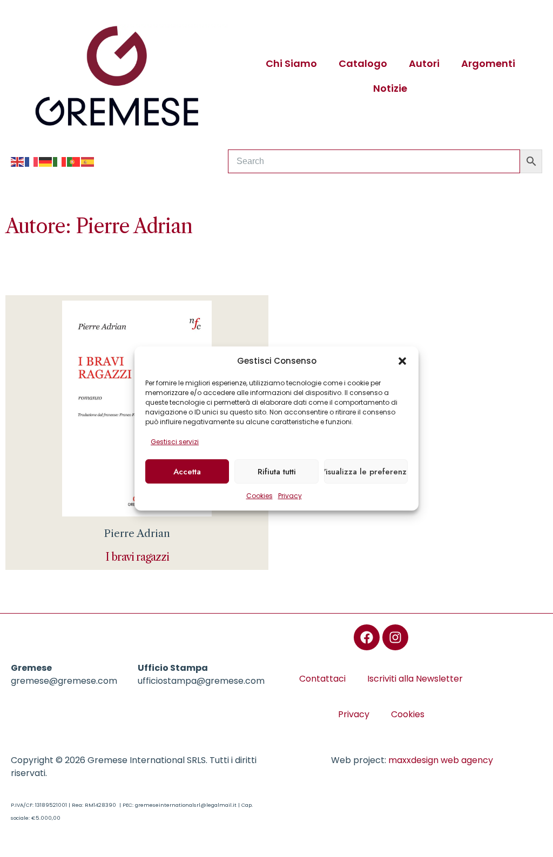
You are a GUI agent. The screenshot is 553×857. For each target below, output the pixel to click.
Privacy (290, 495)
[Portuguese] (74, 161)
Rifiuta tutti (277, 472)
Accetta (187, 472)
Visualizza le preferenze (366, 472)
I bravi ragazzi (137, 556)
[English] (18, 161)
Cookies (259, 495)
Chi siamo (291, 63)
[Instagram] (395, 637)
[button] (402, 361)
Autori (424, 63)
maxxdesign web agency (440, 760)
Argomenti (488, 63)
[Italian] (60, 161)
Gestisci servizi (175, 441)
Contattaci (322, 678)
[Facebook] (367, 637)
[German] (46, 161)
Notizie (390, 88)
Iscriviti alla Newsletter (415, 678)
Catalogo (363, 63)
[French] (32, 161)
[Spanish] (88, 161)
